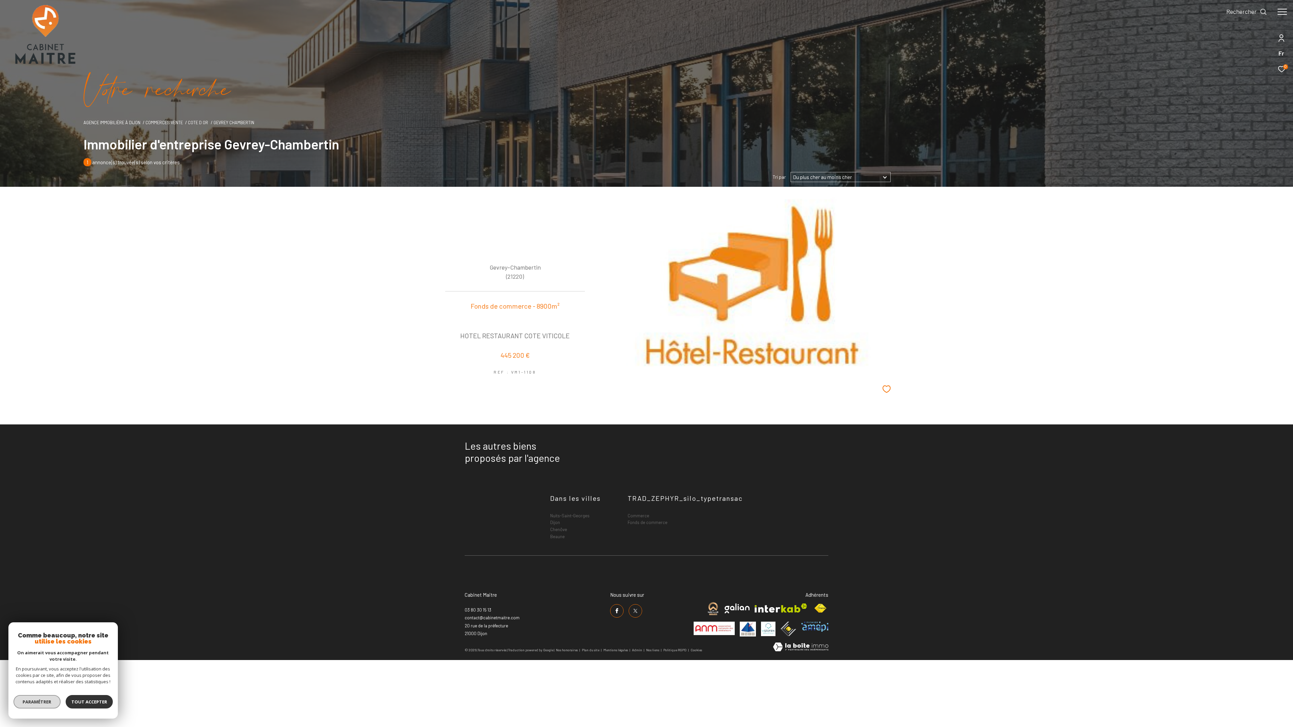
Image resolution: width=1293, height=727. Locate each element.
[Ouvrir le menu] (1282, 12)
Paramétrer (37, 702)
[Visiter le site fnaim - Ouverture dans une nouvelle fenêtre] (820, 608)
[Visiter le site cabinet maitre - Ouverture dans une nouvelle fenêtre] (713, 608)
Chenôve (558, 529)
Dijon (555, 522)
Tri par (779, 177)
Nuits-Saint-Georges (570, 515)
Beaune (557, 536)
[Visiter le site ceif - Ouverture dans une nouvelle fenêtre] (788, 629)
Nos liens (653, 650)
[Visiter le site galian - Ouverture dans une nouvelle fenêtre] (737, 608)
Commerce (638, 515)
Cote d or (198, 122)
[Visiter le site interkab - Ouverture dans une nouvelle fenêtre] (781, 608)
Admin (637, 650)
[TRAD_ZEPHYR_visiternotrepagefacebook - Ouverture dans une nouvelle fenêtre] (617, 611)
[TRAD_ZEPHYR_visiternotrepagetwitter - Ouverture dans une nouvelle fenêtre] (635, 611)
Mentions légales (616, 650)
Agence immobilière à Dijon (112, 122)
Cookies (696, 650)
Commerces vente (164, 122)
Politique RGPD (675, 650)
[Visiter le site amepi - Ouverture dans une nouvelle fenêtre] (814, 627)
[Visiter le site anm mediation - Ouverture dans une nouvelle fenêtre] (714, 628)
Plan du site (591, 650)
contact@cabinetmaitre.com (492, 617)
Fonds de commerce (647, 522)
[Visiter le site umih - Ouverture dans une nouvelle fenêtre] (748, 629)
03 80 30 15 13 (478, 610)
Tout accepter (89, 702)
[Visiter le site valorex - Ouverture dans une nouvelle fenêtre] (768, 629)
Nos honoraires (567, 650)
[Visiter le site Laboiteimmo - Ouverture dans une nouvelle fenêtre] (800, 647)
